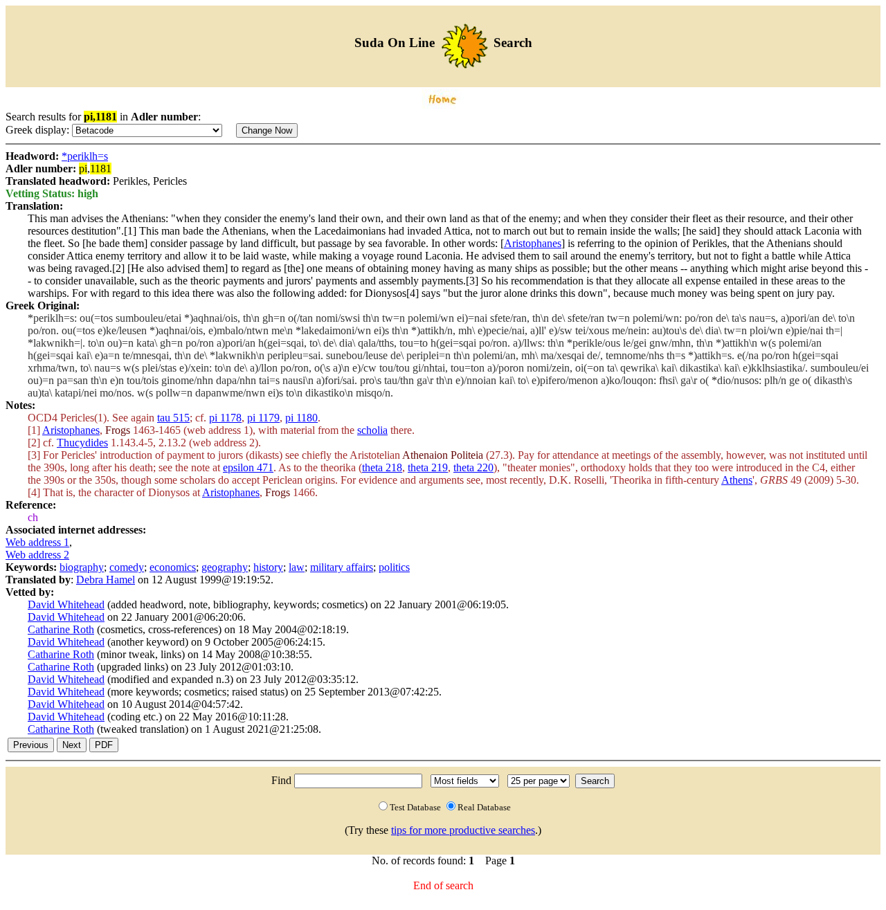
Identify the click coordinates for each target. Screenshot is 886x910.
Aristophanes (532, 243)
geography (224, 567)
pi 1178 (225, 418)
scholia (372, 430)
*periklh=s (85, 156)
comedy (126, 567)
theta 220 (473, 467)
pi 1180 (301, 418)
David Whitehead (66, 604)
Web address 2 (37, 555)
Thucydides (82, 442)
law (297, 567)
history (268, 567)
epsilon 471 (248, 467)
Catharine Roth (61, 629)
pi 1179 (263, 418)
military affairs (341, 567)
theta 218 (382, 467)
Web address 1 (37, 542)
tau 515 (173, 418)
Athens (736, 480)
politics (394, 567)
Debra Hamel (105, 579)
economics (173, 567)
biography (82, 567)
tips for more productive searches (463, 830)
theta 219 (428, 467)
